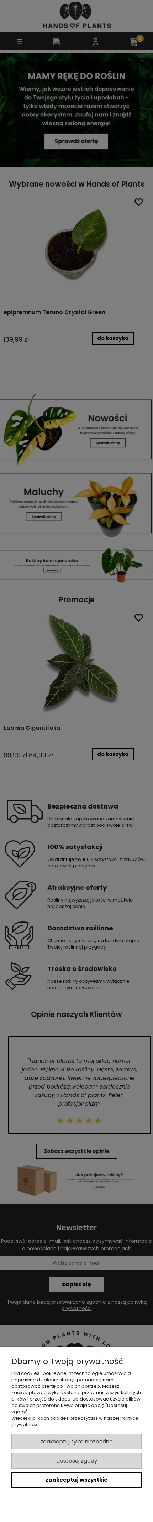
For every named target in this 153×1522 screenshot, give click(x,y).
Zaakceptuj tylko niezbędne (76, 1441)
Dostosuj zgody (76, 1460)
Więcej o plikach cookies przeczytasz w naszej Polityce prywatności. (74, 1421)
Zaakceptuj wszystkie (76, 1480)
